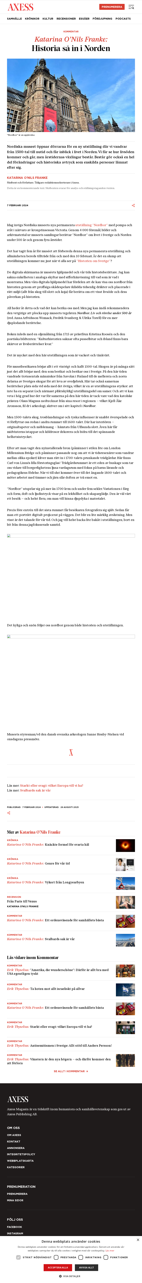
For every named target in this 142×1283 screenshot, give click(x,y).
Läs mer (110, 1250)
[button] (71, 1276)
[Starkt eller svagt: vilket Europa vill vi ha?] (71, 1027)
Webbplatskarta (20, 1160)
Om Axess (14, 1135)
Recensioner (66, 18)
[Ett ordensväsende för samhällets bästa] (71, 921)
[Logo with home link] (71, 1099)
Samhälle (14, 18)
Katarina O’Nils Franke (27, 177)
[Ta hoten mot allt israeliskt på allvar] (71, 989)
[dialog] (71, 1259)
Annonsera (16, 1148)
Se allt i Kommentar (69, 1071)
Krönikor (32, 18)
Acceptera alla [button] (58, 1267)
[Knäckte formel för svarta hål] (71, 845)
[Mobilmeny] (131, 7)
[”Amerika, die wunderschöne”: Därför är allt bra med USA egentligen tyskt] (71, 971)
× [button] (137, 1240)
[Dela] (133, 205)
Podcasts (123, 18)
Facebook (14, 1226)
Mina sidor (15, 1200)
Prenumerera (112, 6)
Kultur (48, 18)
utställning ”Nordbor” (91, 225)
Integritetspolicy (21, 1154)
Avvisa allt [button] (86, 1267)
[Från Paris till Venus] (71, 902)
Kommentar (71, 32)
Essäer (84, 18)
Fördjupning (102, 18)
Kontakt (13, 1141)
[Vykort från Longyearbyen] (71, 883)
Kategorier (16, 1167)
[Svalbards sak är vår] (71, 939)
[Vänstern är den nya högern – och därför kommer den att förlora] (71, 1059)
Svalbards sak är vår (35, 790)
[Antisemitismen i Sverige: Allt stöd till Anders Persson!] (71, 1044)
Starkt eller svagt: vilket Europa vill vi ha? (51, 785)
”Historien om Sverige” (93, 261)
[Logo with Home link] (20, 7)
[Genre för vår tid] (71, 864)
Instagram (15, 1233)
